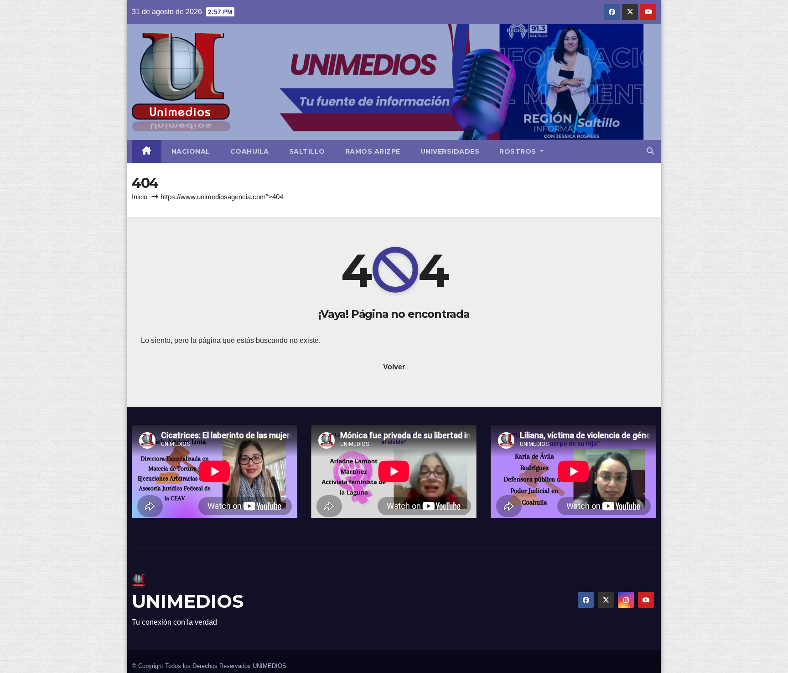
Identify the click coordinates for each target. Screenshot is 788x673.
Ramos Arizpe (372, 151)
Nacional (190, 151)
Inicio (139, 197)
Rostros (518, 151)
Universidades (450, 151)
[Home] (146, 151)
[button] (650, 151)
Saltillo (307, 151)
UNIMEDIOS (188, 601)
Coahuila (249, 151)
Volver (394, 367)
